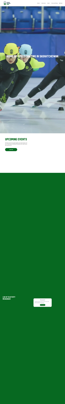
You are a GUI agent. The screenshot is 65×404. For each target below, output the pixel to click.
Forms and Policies (54, 3)
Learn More (11, 149)
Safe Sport (60, 3)
